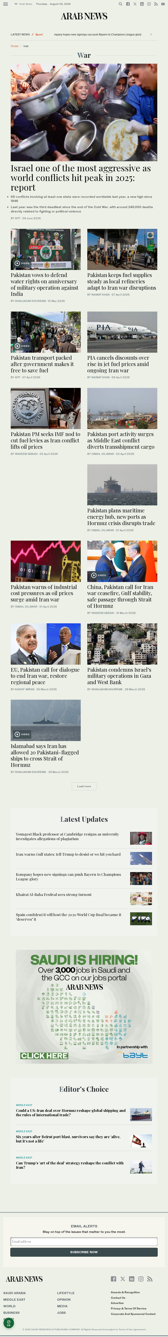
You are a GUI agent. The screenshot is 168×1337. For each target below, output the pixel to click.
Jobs (61, 1312)
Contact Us (118, 1297)
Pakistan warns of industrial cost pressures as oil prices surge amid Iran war (44, 593)
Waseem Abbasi (26, 454)
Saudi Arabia (14, 1293)
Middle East (24, 1105)
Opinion (64, 1299)
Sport (39, 34)
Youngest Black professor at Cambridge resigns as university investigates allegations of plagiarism (67, 836)
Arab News (25, 3)
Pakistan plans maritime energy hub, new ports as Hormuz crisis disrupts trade (121, 516)
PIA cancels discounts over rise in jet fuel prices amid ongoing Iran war (118, 364)
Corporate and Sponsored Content (133, 1314)
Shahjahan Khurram (30, 301)
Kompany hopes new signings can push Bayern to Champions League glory (80, 34)
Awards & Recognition (125, 1292)
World (9, 1306)
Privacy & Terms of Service (128, 1308)
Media (62, 1306)
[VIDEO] (46, 249)
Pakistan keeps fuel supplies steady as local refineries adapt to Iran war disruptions (121, 281)
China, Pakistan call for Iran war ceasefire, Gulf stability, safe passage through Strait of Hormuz (120, 596)
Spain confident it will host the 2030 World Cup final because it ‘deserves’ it (68, 916)
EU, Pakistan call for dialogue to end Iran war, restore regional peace (45, 676)
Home (15, 46)
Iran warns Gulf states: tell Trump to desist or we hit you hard (68, 854)
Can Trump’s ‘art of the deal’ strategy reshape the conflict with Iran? (70, 1165)
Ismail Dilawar (102, 454)
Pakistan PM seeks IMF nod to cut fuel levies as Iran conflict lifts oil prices (45, 440)
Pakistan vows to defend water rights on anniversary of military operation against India (44, 284)
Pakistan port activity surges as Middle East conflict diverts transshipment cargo (120, 440)
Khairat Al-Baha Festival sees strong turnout (54, 894)
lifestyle (66, 1293)
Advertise (117, 1303)
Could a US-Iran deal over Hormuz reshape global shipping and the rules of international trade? (71, 1112)
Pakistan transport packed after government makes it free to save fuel (42, 364)
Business (11, 1312)
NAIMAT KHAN (100, 294)
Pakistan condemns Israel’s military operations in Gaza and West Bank (119, 676)
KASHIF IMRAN (24, 689)
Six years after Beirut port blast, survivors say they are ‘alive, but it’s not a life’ (68, 1138)
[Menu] (5, 4)
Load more (84, 786)
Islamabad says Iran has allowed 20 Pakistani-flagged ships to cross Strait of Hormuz (45, 755)
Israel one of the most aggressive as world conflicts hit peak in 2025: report (81, 177)
